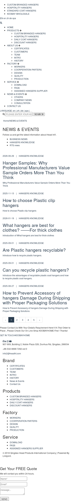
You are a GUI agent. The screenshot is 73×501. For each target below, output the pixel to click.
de (10, 18)
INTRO (17, 57)
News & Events (17, 380)
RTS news (15, 145)
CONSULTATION (22, 102)
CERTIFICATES (21, 48)
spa (14, 18)
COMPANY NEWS (23, 99)
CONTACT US (14, 105)
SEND (4, 498)
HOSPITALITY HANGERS (19, 7)
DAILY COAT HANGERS (26, 39)
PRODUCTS (13, 30)
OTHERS (18, 96)
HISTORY (18, 60)
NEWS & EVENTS (15, 93)
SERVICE (11, 81)
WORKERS (19, 66)
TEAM (17, 54)
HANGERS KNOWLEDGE (22, 142)
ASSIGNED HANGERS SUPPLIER (30, 90)
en (1, 18)
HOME (10, 27)
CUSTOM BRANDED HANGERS (23, 4)
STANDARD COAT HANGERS (21, 10)
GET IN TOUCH (7, 335)
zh (8, 18)
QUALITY (18, 75)
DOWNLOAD (20, 84)
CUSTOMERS (21, 51)
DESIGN (18, 72)
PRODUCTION (21, 78)
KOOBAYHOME (22, 335)
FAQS (17, 87)
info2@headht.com (12, 353)
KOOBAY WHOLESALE (18, 13)
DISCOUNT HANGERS (25, 42)
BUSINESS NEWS (18, 138)
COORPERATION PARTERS (28, 69)
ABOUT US (12, 45)
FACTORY (12, 63)
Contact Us (15, 383)
